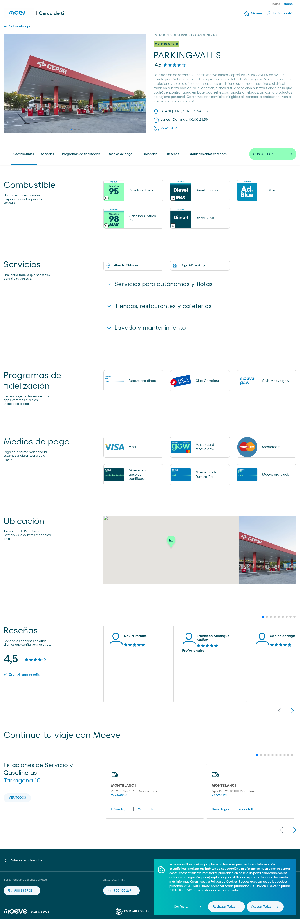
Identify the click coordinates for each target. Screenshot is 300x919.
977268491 (219, 795)
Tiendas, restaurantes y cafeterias (162, 306)
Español (287, 3)
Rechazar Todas (224, 906)
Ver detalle (146, 809)
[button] (171, 543)
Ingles (275, 3)
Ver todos (17, 797)
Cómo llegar (120, 809)
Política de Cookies (224, 881)
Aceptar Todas (261, 906)
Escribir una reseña (24, 674)
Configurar (181, 906)
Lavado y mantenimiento (150, 328)
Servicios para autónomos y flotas (163, 284)
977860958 (119, 795)
